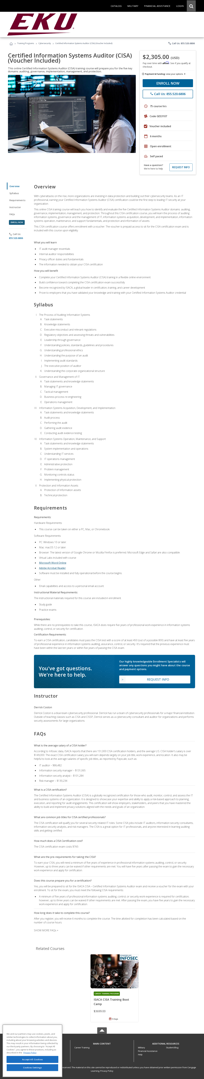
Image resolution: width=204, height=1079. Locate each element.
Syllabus (14, 193)
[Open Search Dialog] (191, 5)
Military (141, 1047)
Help (140, 1054)
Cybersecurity (44, 43)
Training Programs (25, 43)
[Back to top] (102, 1042)
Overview (14, 186)
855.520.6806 (16, 238)
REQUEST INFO (181, 167)
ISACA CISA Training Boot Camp (111, 1002)
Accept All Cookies (32, 1059)
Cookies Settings (32, 1067)
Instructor (15, 207)
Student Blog (172, 1047)
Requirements (17, 200)
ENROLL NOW (167, 83)
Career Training (81, 1047)
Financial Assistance (147, 1051)
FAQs (12, 214)
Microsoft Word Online (52, 563)
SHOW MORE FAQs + (46, 930)
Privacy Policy (106, 1070)
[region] (32, 1050)
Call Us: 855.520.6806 (181, 43)
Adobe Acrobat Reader (52, 568)
